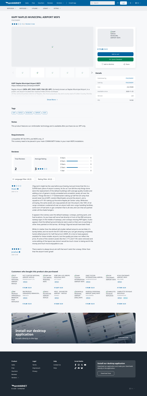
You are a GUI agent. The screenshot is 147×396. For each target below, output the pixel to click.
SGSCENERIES (90, 295)
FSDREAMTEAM (121, 295)
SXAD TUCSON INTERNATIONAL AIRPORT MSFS (94, 276)
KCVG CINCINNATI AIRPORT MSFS (123, 276)
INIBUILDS (26, 295)
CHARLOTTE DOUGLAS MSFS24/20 (124, 292)
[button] (30, 24)
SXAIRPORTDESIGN (91, 279)
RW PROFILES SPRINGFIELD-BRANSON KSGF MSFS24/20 (31, 292)
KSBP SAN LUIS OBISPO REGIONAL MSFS (62, 276)
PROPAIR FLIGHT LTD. (29, 279)
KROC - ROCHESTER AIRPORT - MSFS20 (60, 292)
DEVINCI (56, 295)
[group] (53, 47)
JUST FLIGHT (57, 279)
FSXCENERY (16, 20)
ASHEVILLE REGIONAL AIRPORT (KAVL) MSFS (93, 292)
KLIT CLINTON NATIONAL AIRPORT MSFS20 (31, 276)
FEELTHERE (120, 279)
